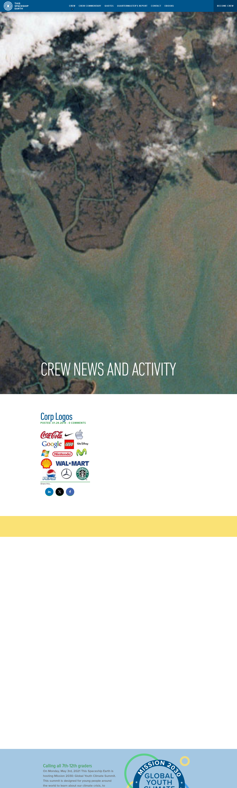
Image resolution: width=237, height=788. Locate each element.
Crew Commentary (90, 5)
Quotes (109, 5)
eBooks (169, 5)
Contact (156, 5)
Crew (72, 5)
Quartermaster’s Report (132, 5)
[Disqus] (118, 597)
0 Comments (77, 422)
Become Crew (225, 5)
